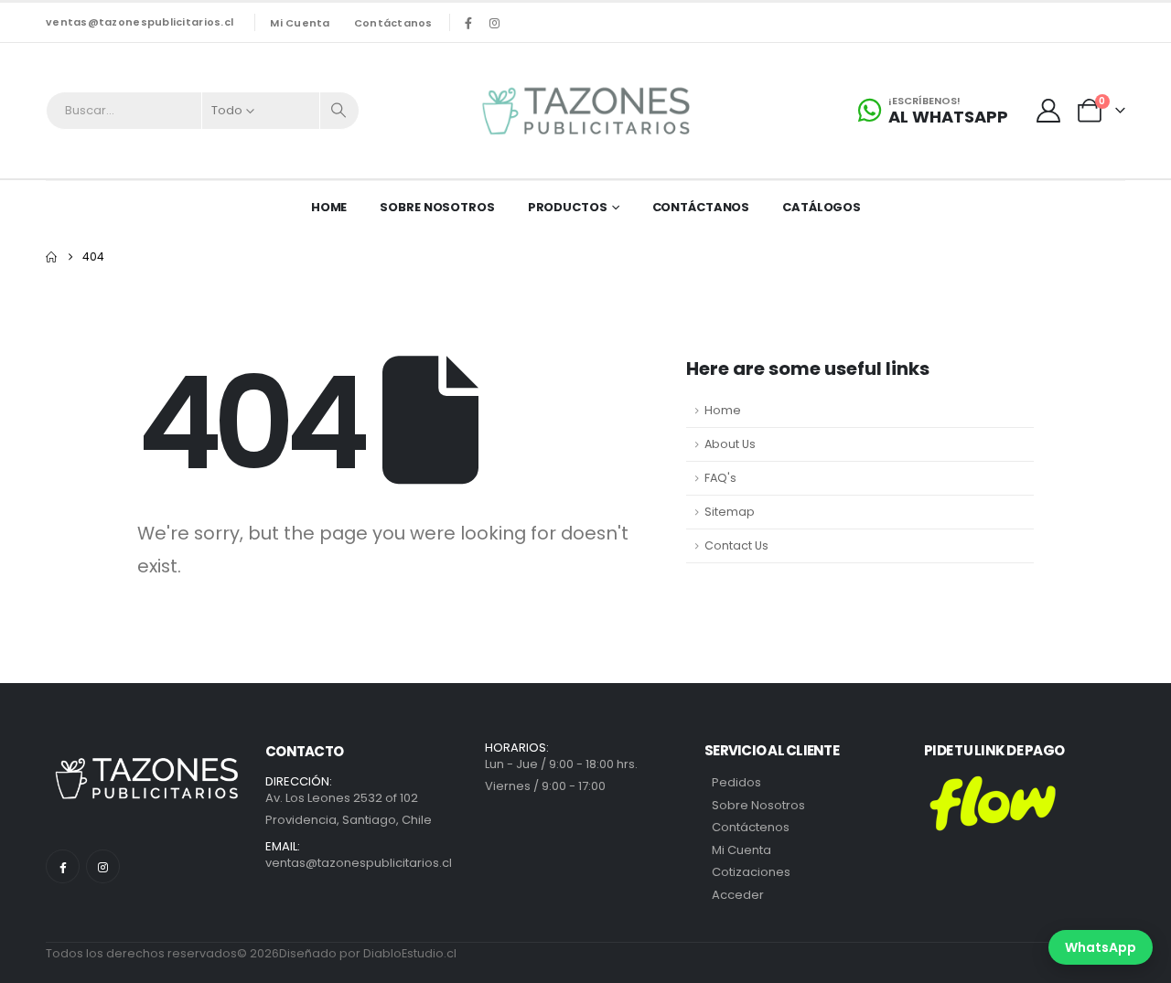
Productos (567, 207)
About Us (730, 444)
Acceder (738, 894)
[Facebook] (468, 23)
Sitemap (729, 511)
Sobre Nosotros (437, 207)
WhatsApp (1100, 947)
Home (329, 207)
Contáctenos (751, 827)
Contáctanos (393, 23)
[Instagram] (495, 23)
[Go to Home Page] (51, 257)
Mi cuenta (299, 23)
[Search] (339, 110)
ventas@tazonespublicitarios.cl (139, 22)
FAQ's (720, 478)
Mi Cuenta (741, 850)
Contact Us (736, 545)
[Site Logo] (585, 111)
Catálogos (821, 207)
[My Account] (1049, 111)
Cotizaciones (751, 872)
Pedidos (736, 782)
